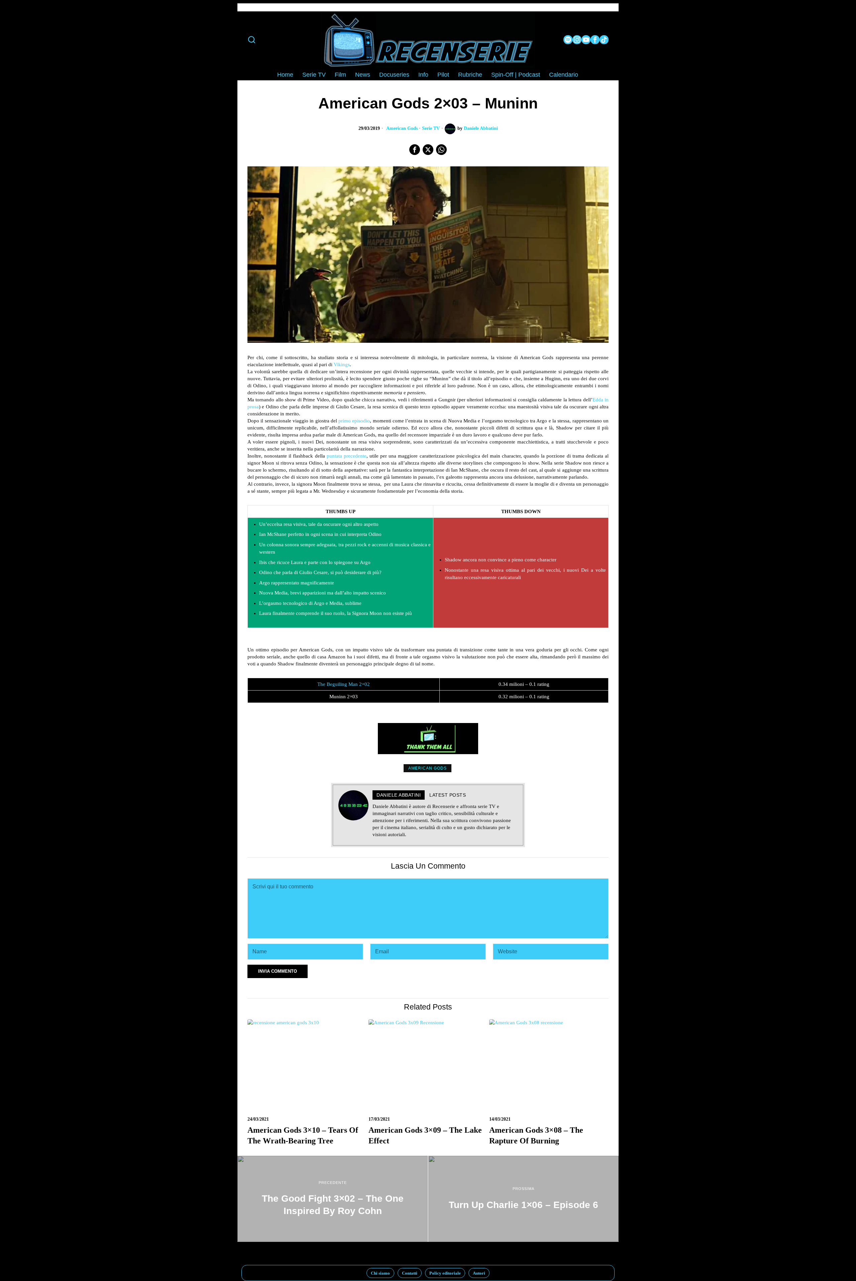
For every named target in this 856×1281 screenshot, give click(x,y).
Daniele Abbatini (481, 128)
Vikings (342, 364)
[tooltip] (567, 39)
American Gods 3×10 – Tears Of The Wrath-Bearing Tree (302, 1135)
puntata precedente (346, 456)
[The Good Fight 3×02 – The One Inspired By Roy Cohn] (332, 1199)
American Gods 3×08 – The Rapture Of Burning (536, 1135)
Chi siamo (380, 1273)
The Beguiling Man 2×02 (343, 684)
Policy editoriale (445, 1273)
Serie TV (431, 128)
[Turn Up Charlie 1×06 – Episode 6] (523, 1199)
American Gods (402, 128)
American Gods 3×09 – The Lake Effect (425, 1135)
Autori (479, 1273)
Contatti (409, 1273)
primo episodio (354, 420)
